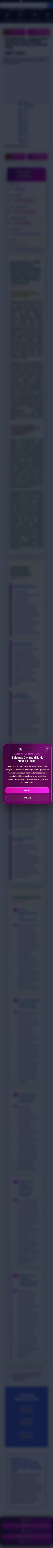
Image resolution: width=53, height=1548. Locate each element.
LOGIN (27, 790)
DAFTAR (27, 798)
